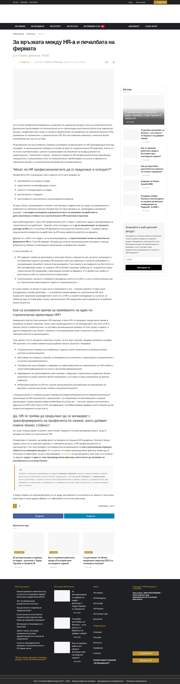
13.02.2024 (38, 62)
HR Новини (20, 26)
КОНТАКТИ (33, 2)
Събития (97, 653)
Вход (130, 2)
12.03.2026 (88, 567)
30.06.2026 (146, 142)
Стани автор (151, 26)
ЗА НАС (16, 2)
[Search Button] (149, 2)
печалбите (66, 453)
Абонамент (133, 26)
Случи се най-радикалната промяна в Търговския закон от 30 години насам (30, 645)
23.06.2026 (53, 567)
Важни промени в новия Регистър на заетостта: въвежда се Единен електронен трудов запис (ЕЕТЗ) (31, 594)
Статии (53, 552)
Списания (97, 632)
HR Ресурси (72, 26)
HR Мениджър (37, 26)
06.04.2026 (146, 210)
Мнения (41, 34)
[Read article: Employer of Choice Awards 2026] (131, 185)
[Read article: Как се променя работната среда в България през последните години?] (63, 543)
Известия (161, 2)
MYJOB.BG (97, 619)
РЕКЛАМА (24, 2)
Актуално (19, 552)
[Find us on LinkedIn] (123, 2)
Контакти (97, 643)
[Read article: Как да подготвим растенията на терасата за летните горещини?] (131, 170)
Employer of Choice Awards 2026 (150, 182)
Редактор (25, 62)
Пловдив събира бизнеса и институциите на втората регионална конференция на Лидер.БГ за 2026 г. (152, 201)
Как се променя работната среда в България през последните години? (61, 560)
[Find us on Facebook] (119, 2)
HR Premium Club (94, 26)
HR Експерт (55, 26)
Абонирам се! (143, 267)
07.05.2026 (146, 187)
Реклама (97, 637)
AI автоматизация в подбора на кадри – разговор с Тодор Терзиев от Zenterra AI (27, 560)
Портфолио (98, 648)
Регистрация (140, 2)
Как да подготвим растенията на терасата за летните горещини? (152, 169)
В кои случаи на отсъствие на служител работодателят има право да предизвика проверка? (31, 617)
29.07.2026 (18, 567)
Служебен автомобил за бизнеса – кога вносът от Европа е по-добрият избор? (152, 134)
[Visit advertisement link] (119, 13)
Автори (88, 552)
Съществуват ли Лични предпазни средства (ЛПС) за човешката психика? (98, 560)
